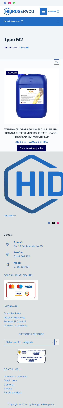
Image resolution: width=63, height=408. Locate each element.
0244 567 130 (22, 256)
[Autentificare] (58, 21)
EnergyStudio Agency (43, 404)
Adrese (8, 388)
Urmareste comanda (15, 325)
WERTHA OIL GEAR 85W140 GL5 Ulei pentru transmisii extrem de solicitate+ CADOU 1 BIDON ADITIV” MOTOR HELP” (31, 133)
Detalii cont (10, 380)
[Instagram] (9, 3)
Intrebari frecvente (14, 317)
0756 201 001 (22, 266)
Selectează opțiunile (31, 148)
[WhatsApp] (14, 3)
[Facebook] (5, 3)
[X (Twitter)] (53, 223)
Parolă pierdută (13, 392)
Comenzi (9, 384)
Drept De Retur (12, 313)
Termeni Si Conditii (15, 321)
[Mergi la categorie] (57, 342)
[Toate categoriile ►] (43, 11)
